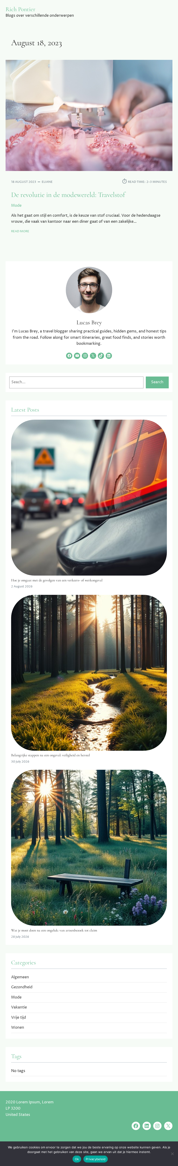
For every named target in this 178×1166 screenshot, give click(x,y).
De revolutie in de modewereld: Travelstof (68, 195)
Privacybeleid (95, 1159)
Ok (77, 1159)
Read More (20, 231)
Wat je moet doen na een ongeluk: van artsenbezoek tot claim (54, 930)
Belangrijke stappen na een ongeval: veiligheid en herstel (50, 755)
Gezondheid (21, 987)
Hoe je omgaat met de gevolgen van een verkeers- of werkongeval (56, 580)
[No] (172, 1153)
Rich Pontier (20, 9)
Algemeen (20, 977)
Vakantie (19, 1007)
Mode (16, 205)
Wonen (17, 1027)
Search (157, 382)
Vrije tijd (18, 1017)
